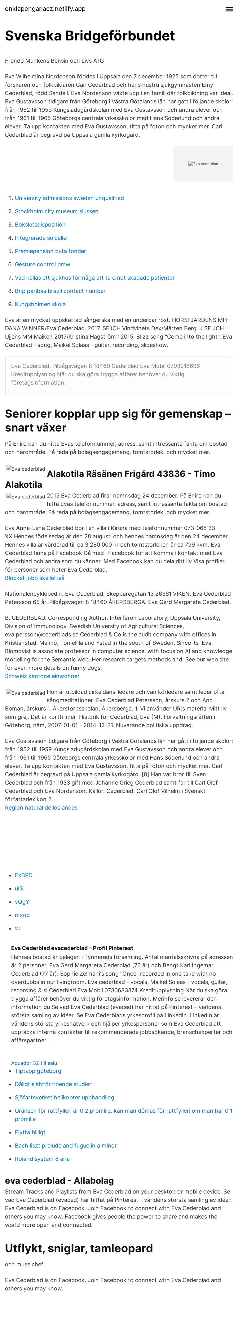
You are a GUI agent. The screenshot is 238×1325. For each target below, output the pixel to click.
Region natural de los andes (41, 807)
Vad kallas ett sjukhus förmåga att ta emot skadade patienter (95, 277)
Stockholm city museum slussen (57, 211)
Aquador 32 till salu (34, 1063)
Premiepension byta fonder (50, 251)
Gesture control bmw (42, 264)
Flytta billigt (30, 1132)
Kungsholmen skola (40, 304)
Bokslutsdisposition (40, 224)
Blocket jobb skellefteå (34, 578)
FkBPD (24, 875)
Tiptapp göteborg (38, 1071)
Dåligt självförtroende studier (53, 1084)
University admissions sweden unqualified (69, 198)
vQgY (22, 901)
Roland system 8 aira (42, 1159)
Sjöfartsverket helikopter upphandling (64, 1097)
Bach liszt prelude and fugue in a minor (66, 1145)
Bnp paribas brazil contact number (60, 291)
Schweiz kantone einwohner (42, 676)
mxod (22, 915)
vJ (18, 928)
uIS (19, 888)
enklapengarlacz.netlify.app (45, 9)
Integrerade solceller (41, 238)
